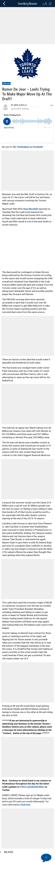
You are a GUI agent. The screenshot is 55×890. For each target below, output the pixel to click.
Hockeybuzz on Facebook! (30, 147)
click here (25, 804)
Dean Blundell (30, 209)
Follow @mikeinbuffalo (32, 786)
